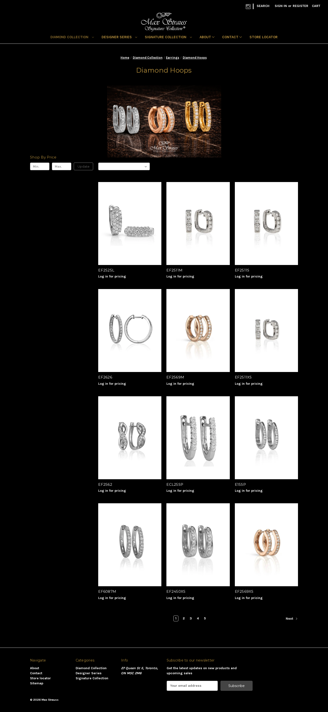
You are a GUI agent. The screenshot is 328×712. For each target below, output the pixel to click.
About (206, 37)
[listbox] (132, 166)
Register (300, 6)
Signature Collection (166, 37)
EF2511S (242, 270)
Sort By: (107, 166)
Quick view (129, 219)
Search (263, 6)
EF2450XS (175, 591)
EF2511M (174, 270)
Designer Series (117, 37)
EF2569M (175, 377)
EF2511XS (243, 377)
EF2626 (105, 377)
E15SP (240, 484)
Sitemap (36, 683)
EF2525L (106, 270)
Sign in (281, 6)
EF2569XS (244, 591)
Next (290, 619)
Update (84, 166)
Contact (230, 37)
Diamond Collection (69, 37)
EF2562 (105, 484)
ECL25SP (174, 484)
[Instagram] (248, 6)
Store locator (263, 37)
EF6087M (107, 591)
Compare (128, 228)
